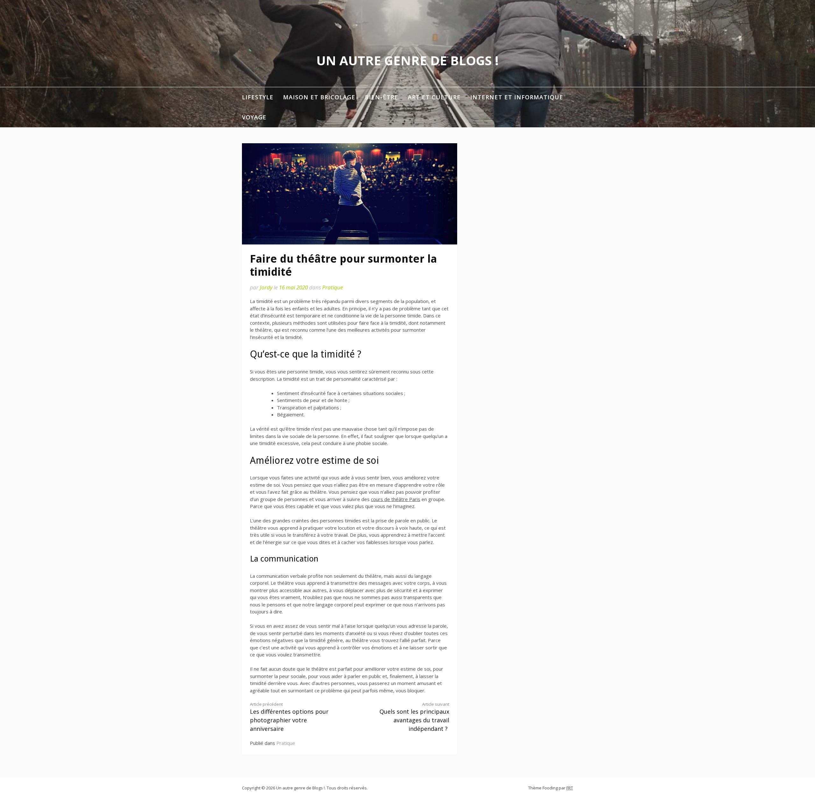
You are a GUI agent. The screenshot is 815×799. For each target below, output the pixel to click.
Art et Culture (434, 97)
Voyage (254, 117)
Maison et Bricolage (319, 97)
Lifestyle (257, 97)
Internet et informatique (516, 97)
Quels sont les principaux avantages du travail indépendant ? (414, 717)
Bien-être (381, 97)
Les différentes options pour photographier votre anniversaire (289, 717)
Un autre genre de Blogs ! (407, 60)
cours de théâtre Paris (395, 499)
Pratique (332, 287)
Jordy (266, 287)
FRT (569, 788)
